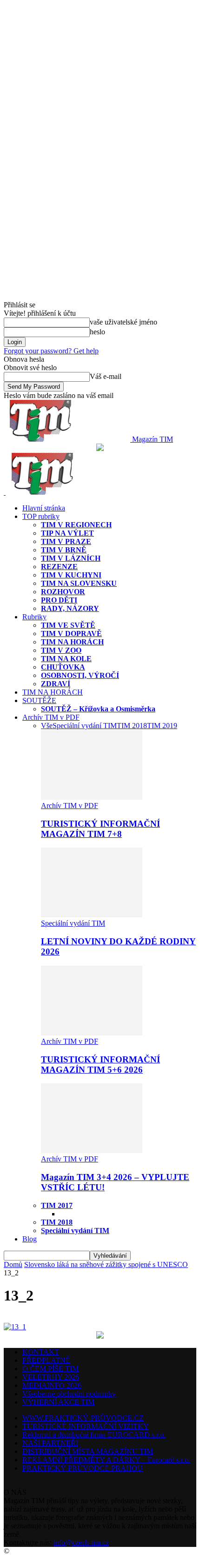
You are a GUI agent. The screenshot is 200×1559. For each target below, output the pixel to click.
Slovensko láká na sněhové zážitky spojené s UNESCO (106, 1264)
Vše (47, 726)
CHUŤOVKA (63, 667)
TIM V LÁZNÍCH (70, 558)
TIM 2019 (162, 726)
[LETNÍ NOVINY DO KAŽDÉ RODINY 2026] (91, 915)
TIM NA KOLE (66, 659)
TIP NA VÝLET (67, 533)
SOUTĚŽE (39, 700)
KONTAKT (40, 1352)
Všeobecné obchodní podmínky (69, 1394)
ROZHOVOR (63, 592)
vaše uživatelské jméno (123, 322)
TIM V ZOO (61, 650)
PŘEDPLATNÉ (46, 1360)
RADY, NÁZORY (70, 608)
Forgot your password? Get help (51, 351)
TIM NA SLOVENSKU (79, 583)
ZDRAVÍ (55, 684)
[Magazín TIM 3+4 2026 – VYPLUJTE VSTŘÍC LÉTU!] (91, 1150)
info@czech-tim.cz (81, 1542)
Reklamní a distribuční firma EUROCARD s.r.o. (94, 1435)
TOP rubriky (41, 516)
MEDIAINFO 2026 (51, 1385)
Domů (13, 1264)
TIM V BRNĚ (64, 550)
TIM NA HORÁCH (72, 642)
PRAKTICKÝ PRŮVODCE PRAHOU (82, 1468)
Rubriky (34, 617)
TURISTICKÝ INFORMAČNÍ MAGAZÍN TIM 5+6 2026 (100, 1065)
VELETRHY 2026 (50, 1377)
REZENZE (59, 567)
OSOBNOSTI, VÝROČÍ (80, 675)
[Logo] (5, 492)
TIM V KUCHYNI (71, 575)
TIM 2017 (57, 1205)
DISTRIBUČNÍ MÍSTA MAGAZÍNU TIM (87, 1451)
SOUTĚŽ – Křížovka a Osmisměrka (98, 709)
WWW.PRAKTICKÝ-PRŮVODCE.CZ (83, 1418)
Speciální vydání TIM (85, 726)
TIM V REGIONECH (76, 525)
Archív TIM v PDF (51, 717)
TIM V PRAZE (66, 541)
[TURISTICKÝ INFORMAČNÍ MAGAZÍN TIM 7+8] (91, 797)
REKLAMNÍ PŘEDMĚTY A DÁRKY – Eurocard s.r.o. (106, 1460)
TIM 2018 (132, 726)
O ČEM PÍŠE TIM (50, 1369)
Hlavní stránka (43, 508)
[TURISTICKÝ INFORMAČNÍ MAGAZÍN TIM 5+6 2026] (91, 1033)
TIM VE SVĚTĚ (68, 625)
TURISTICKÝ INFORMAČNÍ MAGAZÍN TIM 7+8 (100, 829)
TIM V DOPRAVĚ (71, 633)
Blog (29, 1239)
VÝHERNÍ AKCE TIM (58, 1402)
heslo (97, 332)
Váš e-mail (105, 376)
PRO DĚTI (59, 600)
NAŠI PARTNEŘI (50, 1443)
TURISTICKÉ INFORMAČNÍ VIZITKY (85, 1426)
